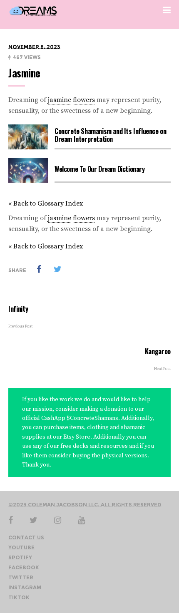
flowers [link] (84, 100)
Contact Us (26, 537)
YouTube (21, 547)
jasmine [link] (59, 100)
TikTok (19, 597)
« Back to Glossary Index (45, 203)
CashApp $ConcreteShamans (79, 418)
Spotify (20, 557)
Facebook (23, 567)
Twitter (20, 577)
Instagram (24, 587)
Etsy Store (76, 437)
